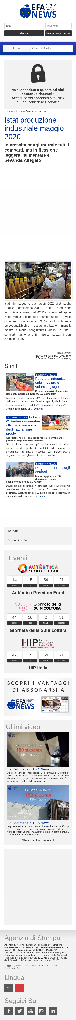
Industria (18, 111)
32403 (56, 960)
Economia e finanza (36, 111)
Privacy (55, 965)
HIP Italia (38, 667)
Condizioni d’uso (12, 968)
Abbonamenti (30, 965)
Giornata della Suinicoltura (38, 630)
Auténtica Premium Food (38, 592)
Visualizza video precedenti (38, 840)
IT (20, 987)
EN (8, 987)
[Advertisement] (38, 219)
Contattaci (44, 965)
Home (7, 111)
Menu (17, 48)
